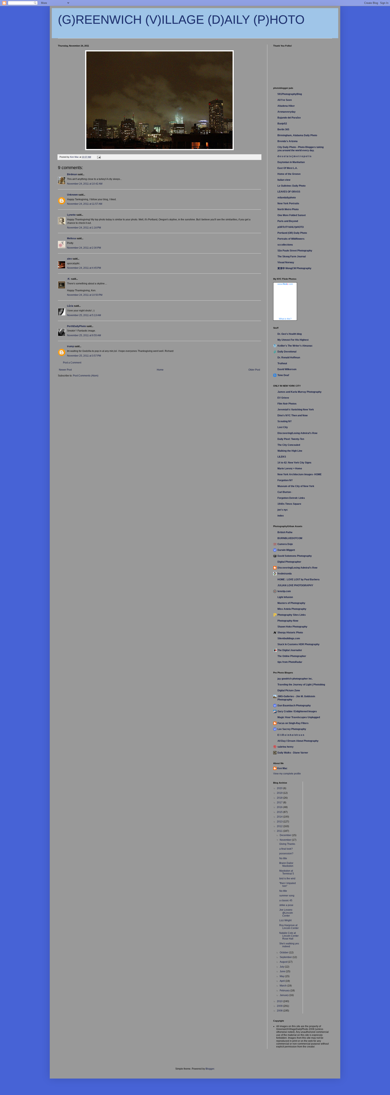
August (284, 961)
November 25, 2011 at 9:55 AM (84, 335)
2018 (280, 797)
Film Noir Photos (287, 403)
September (286, 957)
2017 (280, 802)
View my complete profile (287, 773)
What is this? (285, 319)
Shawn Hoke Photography (292, 626)
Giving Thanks (287, 844)
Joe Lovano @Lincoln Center (286, 912)
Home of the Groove (289, 174)
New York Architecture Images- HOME (299, 474)
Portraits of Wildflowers (290, 238)
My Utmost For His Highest (293, 339)
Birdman (72, 174)
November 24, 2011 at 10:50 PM (84, 295)
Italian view (283, 179)
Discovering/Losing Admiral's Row (297, 433)
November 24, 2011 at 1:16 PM (84, 227)
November (286, 839)
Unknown (72, 194)
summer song (286, 895)
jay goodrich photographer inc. (295, 678)
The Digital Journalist (289, 650)
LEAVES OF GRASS (288, 191)
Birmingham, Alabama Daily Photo (297, 135)
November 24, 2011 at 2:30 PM (84, 247)
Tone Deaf (283, 375)
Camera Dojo (285, 544)
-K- (68, 278)
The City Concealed (288, 445)
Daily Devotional (286, 351)
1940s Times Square (289, 503)
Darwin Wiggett (286, 550)
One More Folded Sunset (291, 215)
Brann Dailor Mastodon (286, 864)
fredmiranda (284, 573)
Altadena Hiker (286, 105)
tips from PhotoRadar (289, 662)
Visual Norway (285, 262)
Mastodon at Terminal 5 (286, 872)
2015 (280, 812)
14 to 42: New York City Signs (294, 462)
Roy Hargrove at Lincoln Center (289, 927)
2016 (280, 807)
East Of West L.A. (287, 168)
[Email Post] (98, 157)
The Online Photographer (291, 656)
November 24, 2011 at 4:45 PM (84, 267)
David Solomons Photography (294, 556)
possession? (286, 853)
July (282, 966)
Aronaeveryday (286, 111)
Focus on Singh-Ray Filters (293, 723)
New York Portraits (288, 203)
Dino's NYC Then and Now (292, 415)
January (284, 995)
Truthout (282, 363)
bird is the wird (287, 878)
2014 (280, 816)
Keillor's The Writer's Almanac (295, 345)
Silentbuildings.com (288, 638)
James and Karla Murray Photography (299, 391)
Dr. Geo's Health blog (289, 334)
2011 (280, 831)
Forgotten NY (285, 480)
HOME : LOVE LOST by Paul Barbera (298, 579)
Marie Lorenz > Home (289, 468)
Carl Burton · (284, 492)
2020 (280, 788)
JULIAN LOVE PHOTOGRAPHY (295, 585)
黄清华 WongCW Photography (294, 268)
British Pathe (284, 532)
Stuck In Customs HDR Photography (298, 644)
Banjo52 (282, 123)
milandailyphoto (286, 197)
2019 (280, 793)
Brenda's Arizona (287, 141)
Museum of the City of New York (295, 486)
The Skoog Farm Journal (291, 256)
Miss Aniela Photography (291, 609)
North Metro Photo (288, 209)
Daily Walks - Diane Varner (292, 752)
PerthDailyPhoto (76, 326)
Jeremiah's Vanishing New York (295, 409)
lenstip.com (284, 591)
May (282, 976)
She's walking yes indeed (289, 945)
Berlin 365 (283, 129)
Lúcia (70, 305)
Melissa (71, 238)
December (286, 835)
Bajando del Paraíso (289, 117)
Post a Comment (72, 362)
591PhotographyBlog (289, 94)
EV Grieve (283, 397)
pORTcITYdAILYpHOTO (290, 227)
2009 (280, 1006)
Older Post (254, 369)
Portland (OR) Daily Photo (292, 233)
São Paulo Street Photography (294, 250)
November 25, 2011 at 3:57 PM (84, 355)
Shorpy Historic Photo (290, 632)
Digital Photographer (289, 561)
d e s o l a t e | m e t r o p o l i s (294, 156)
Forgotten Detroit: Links (291, 498)
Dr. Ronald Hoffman (288, 357)
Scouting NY (284, 421)
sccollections (285, 244)
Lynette (71, 214)
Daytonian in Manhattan (291, 162)
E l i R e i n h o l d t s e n (290, 735)
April (282, 981)
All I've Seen (284, 100)
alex (69, 258)
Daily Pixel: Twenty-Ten (290, 439)
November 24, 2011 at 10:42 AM (84, 183)
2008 (280, 1010)
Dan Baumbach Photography (294, 705)
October (284, 952)
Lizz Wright (285, 920)
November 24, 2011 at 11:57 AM (84, 203)
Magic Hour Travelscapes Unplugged (298, 717)
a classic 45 (285, 900)
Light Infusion (285, 597)
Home (160, 369)
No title (283, 858)
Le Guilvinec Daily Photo (291, 185)
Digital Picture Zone (288, 690)
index (280, 515)
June (283, 971)
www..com (285, 284)
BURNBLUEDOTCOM (289, 538)
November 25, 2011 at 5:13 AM (84, 315)
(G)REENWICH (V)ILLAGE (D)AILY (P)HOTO (181, 19)
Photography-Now (287, 620)
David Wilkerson (286, 369)
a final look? (286, 848)
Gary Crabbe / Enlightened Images (297, 711)
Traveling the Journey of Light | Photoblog (301, 684)
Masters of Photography (291, 603)
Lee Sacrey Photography (291, 729)
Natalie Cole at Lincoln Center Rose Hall (289, 936)
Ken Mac (282, 768)
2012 (280, 826)
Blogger (210, 1068)
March (283, 985)
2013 (280, 821)
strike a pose (286, 905)
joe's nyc (282, 509)
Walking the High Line (289, 450)
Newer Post (65, 369)
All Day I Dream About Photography (297, 740)
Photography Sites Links (291, 614)
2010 (280, 1001)
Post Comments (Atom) (85, 375)
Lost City (282, 427)
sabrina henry (285, 746)
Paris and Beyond (287, 221)
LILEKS (281, 456)
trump (70, 346)
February (285, 990)
